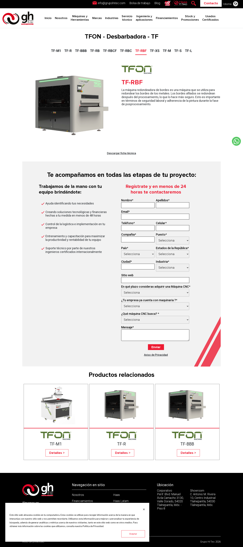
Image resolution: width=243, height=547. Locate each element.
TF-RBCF (110, 51)
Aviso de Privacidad (156, 354)
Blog (157, 3)
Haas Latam (121, 501)
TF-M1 (56, 51)
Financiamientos (167, 18)
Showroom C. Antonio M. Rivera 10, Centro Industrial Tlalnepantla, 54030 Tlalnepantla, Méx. (203, 497)
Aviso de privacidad (33, 541)
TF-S (178, 51)
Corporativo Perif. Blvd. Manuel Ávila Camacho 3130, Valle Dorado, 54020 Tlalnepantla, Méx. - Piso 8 (170, 499)
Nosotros (61, 18)
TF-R (68, 51)
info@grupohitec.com (111, 3)
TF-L (188, 51)
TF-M (167, 51)
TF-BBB (81, 51)
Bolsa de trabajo (139, 3)
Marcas (97, 18)
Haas (116, 495)
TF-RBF (141, 51)
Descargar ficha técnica (121, 153)
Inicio (48, 18)
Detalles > (57, 453)
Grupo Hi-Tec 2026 (210, 541)
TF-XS (155, 51)
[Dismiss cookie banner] (144, 509)
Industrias (111, 18)
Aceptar (133, 533)
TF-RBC (126, 51)
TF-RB (95, 51)
